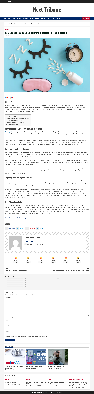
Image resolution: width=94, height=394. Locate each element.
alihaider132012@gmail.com (35, 244)
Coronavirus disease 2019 (11, 382)
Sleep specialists (10, 132)
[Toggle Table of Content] (27, 116)
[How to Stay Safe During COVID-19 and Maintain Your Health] (36, 357)
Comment (8, 297)
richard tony (8, 35)
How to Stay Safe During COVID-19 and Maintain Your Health (35, 367)
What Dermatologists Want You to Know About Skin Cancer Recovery (71, 269)
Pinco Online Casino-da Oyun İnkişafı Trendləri (56, 383)
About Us (19, 19)
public (7, 379)
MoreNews (52, 392)
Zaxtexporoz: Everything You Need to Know (16, 269)
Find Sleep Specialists (12, 124)
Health (49, 19)
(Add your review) (61, 279)
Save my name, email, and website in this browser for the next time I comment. (26, 336)
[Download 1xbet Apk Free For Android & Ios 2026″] (36, 379)
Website (7, 331)
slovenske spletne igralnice (76, 379)
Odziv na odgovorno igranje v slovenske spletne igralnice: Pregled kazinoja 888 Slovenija (78, 384)
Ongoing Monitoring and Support (15, 122)
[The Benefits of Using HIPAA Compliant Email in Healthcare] (15, 357)
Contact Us (25, 19)
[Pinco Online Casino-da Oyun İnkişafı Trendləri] (58, 379)
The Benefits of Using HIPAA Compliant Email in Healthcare (14, 367)
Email (7, 325)
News (13, 19)
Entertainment (56, 19)
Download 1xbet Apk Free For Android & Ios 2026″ (36, 383)
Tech (31, 19)
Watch (87, 19)
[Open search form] (80, 18)
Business (37, 19)
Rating (7, 318)
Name (7, 320)
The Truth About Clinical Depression (56, 366)
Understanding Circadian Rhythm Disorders (18, 118)
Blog (9, 19)
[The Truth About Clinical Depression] (58, 357)
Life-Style (43, 19)
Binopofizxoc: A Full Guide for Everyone (16, 218)
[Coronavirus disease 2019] (15, 379)
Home (5, 19)
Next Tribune (47, 9)
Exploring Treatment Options (14, 120)
